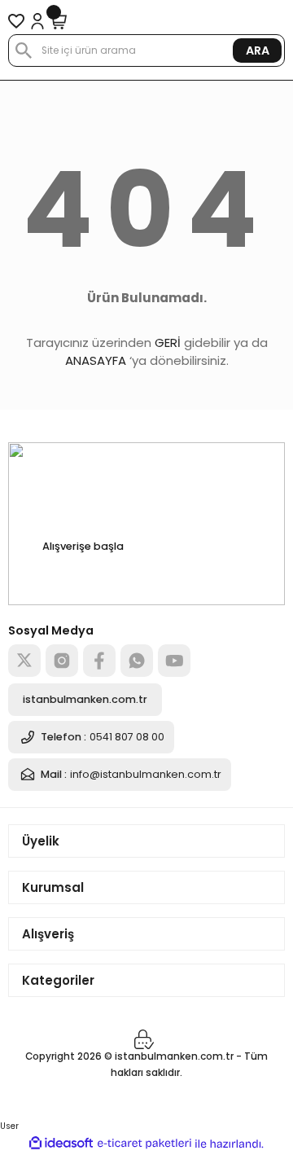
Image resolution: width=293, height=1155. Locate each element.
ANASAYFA (95, 360)
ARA (257, 50)
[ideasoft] (61, 1143)
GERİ (168, 342)
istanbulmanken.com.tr (85, 699)
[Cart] (58, 21)
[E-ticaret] (144, 1144)
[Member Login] (37, 21)
